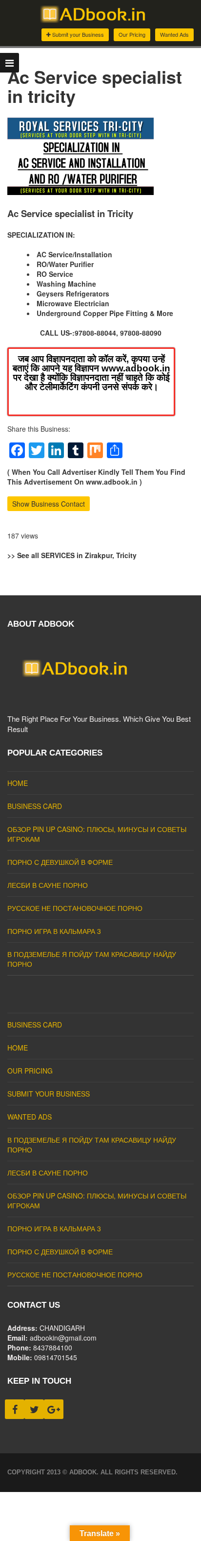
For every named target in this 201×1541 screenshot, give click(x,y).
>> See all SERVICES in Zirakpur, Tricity (72, 555)
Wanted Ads (174, 34)
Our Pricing (132, 34)
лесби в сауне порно (47, 885)
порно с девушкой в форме (60, 862)
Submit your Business (77, 34)
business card (34, 806)
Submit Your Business (48, 1094)
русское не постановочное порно (74, 908)
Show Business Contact (48, 504)
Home (17, 783)
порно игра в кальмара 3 (54, 931)
